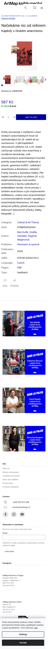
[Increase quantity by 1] (2, 116)
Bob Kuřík (22, 232)
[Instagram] (14, 514)
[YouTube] (22, 514)
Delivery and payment (11, 472)
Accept (23, 643)
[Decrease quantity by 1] (14, 116)
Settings (23, 634)
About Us (6, 468)
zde (36, 628)
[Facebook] (5, 514)
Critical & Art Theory (28, 222)
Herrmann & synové (28, 244)
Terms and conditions (10, 480)
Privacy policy (8, 483)
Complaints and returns (11, 476)
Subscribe (9, 551)
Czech (20, 262)
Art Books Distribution (11, 487)
